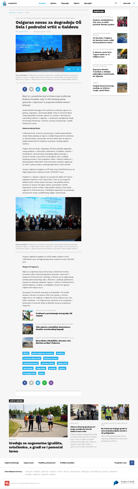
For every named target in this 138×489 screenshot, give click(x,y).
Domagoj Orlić (29, 373)
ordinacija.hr (85, 472)
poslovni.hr (45, 472)
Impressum (29, 463)
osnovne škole (48, 363)
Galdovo (60, 353)
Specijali (88, 3)
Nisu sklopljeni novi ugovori (46, 310)
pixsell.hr (52, 474)
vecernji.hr (29, 472)
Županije (65, 3)
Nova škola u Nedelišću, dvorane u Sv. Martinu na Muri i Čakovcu (53, 342)
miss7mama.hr (75, 472)
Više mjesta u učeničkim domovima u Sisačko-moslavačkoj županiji (53, 328)
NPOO (25, 353)
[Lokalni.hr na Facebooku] (132, 462)
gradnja (52, 368)
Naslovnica (12, 12)
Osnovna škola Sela (31, 358)
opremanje (28, 368)
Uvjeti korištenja (12, 463)
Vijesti (76, 3)
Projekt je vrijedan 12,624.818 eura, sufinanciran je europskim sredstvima (55, 338)
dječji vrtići (62, 363)
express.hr (53, 472)
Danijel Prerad (23, 31)
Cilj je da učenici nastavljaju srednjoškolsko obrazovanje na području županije (55, 324)
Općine (53, 3)
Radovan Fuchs (50, 358)
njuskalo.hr (37, 474)
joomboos (28, 474)
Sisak (27, 12)
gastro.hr (105, 472)
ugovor (62, 368)
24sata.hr (37, 472)
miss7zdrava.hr (96, 472)
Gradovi (42, 3)
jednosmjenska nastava (42, 353)
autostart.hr (113, 472)
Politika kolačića (67, 463)
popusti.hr (44, 474)
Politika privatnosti (46, 463)
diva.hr (60, 472)
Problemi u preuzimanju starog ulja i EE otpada (54, 314)
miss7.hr (66, 472)
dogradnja (40, 368)
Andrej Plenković (30, 363)
